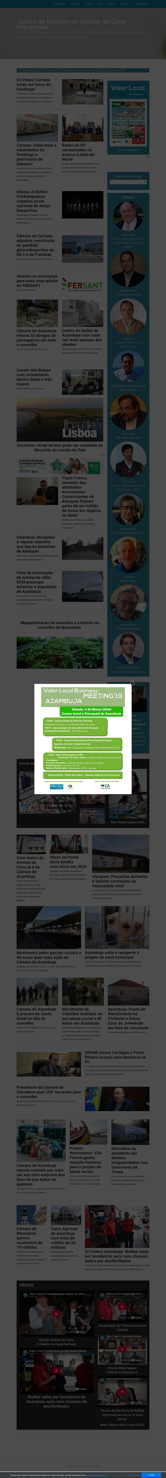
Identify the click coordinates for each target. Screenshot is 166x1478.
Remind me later (133, 1475)
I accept (151, 1475)
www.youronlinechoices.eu (96, 1475)
